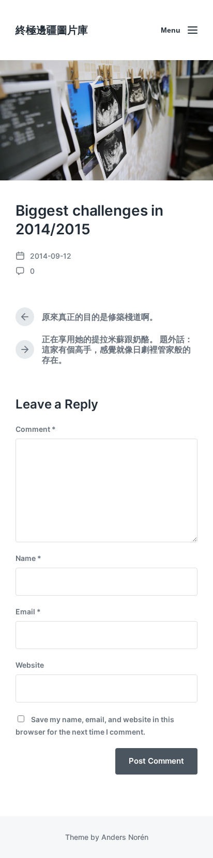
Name (28, 558)
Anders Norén (124, 837)
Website (30, 664)
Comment (36, 429)
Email (28, 611)
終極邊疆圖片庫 (52, 30)
